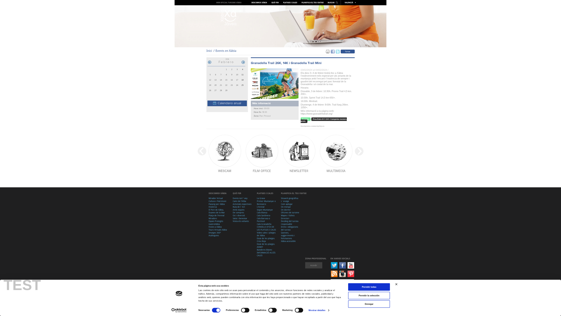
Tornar (347, 51)
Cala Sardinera (263, 215)
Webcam (224, 171)
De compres (238, 212)
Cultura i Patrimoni (217, 201)
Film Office (262, 171)
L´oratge (285, 201)
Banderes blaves (264, 249)
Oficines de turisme (290, 212)
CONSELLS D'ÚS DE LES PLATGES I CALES (266, 228)
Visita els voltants (241, 221)
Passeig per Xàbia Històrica (217, 205)
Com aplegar (287, 204)
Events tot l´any (240, 198)
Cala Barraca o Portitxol (263, 220)
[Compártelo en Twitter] (338, 51)
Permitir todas (369, 287)
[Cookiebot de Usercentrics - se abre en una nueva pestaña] (179, 310)
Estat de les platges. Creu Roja (266, 240)
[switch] (245, 310)
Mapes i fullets (288, 215)
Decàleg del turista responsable (289, 222)
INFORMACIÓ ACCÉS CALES (266, 254)
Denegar (369, 304)
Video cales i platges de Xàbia (266, 234)
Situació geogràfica (289, 198)
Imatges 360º (215, 232)
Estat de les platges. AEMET (266, 245)
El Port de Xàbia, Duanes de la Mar (217, 211)
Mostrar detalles (317, 310)
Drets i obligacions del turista (289, 228)
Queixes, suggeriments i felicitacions (288, 235)
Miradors (213, 218)
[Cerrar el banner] (396, 284)
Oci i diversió (239, 215)
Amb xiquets (238, 209)
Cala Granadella (264, 224)
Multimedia (336, 171)
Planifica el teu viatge (313, 3)
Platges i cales (290, 3)
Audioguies (214, 235)
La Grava (261, 198)
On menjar (286, 206)
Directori (285, 218)
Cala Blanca (262, 212)
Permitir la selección (369, 295)
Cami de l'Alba (239, 201)
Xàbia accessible (288, 241)
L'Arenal (260, 206)
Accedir (313, 265)
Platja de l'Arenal (216, 215)
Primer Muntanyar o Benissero (266, 202)
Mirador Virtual (216, 198)
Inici (209, 51)
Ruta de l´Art (239, 206)
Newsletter (299, 171)
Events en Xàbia (225, 51)
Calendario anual (229, 103)
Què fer (275, 3)
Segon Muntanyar (265, 209)
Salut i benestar (240, 218)
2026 (227, 59)
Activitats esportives (242, 204)
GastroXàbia (214, 224)
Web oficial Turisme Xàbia (228, 2)
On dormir (286, 209)
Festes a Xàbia (215, 226)
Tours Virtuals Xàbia (218, 229)
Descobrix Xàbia (259, 3)
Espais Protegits (216, 221)
